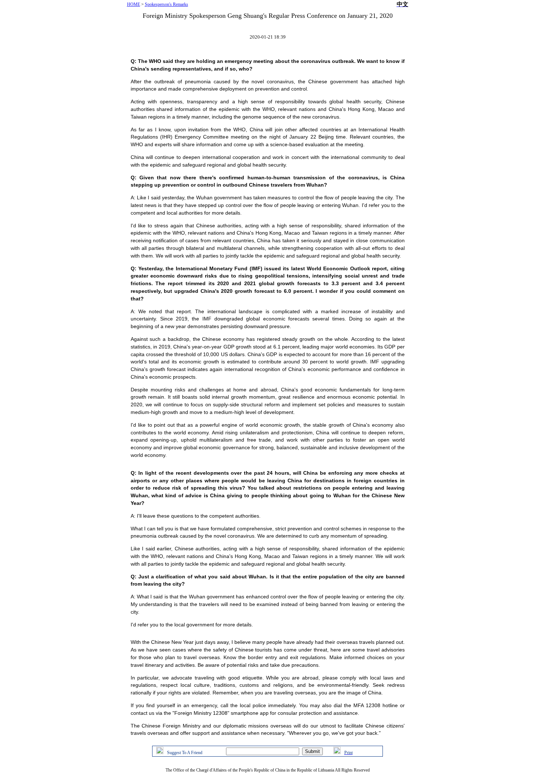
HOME (133, 4)
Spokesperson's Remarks (166, 4)
